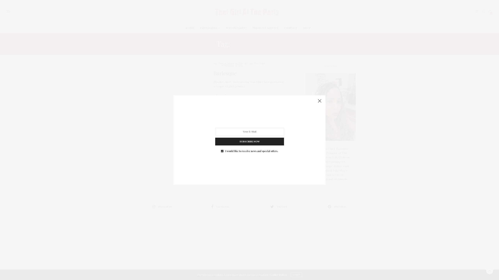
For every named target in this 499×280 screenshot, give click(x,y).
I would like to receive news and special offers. (251, 151)
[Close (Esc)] (320, 101)
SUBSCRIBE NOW (250, 141)
